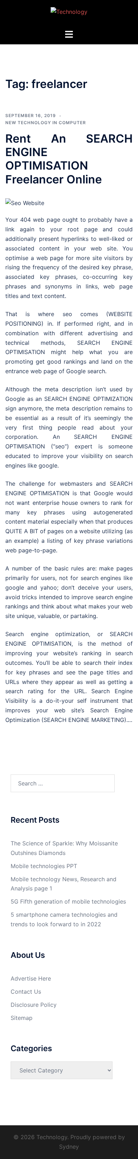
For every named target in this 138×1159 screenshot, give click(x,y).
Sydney (69, 1146)
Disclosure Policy (34, 1004)
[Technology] (69, 13)
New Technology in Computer (45, 122)
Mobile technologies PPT (44, 866)
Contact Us (26, 991)
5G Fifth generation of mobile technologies (68, 901)
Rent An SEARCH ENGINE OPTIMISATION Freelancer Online (69, 159)
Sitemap (22, 1017)
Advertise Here (31, 978)
